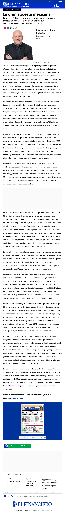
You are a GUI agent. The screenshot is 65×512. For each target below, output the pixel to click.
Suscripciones (35, 510)
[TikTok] (62, 2)
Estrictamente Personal (12, 10)
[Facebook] (55, 2)
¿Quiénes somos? (17, 510)
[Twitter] (57, 2)
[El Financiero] (16, 4)
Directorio (27, 510)
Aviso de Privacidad (47, 510)
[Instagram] (58, 2)
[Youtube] (60, 2)
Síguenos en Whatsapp (20, 446)
